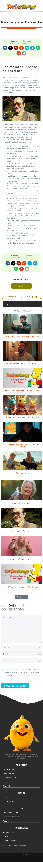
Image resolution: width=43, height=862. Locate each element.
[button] (5, 48)
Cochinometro (22, 473)
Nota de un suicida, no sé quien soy (22, 336)
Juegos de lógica (9, 841)
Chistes (6, 836)
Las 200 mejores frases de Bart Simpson (22, 390)
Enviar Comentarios (15, 686)
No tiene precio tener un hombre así (22, 363)
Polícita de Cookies (10, 813)
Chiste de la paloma (21, 503)
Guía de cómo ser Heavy (21, 559)
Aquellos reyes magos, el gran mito (22, 417)
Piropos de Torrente (21, 531)
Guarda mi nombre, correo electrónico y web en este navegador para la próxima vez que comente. (22, 672)
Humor (5, 797)
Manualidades (8, 832)
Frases (22, 286)
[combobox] (22, 304)
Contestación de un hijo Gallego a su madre (22, 445)
